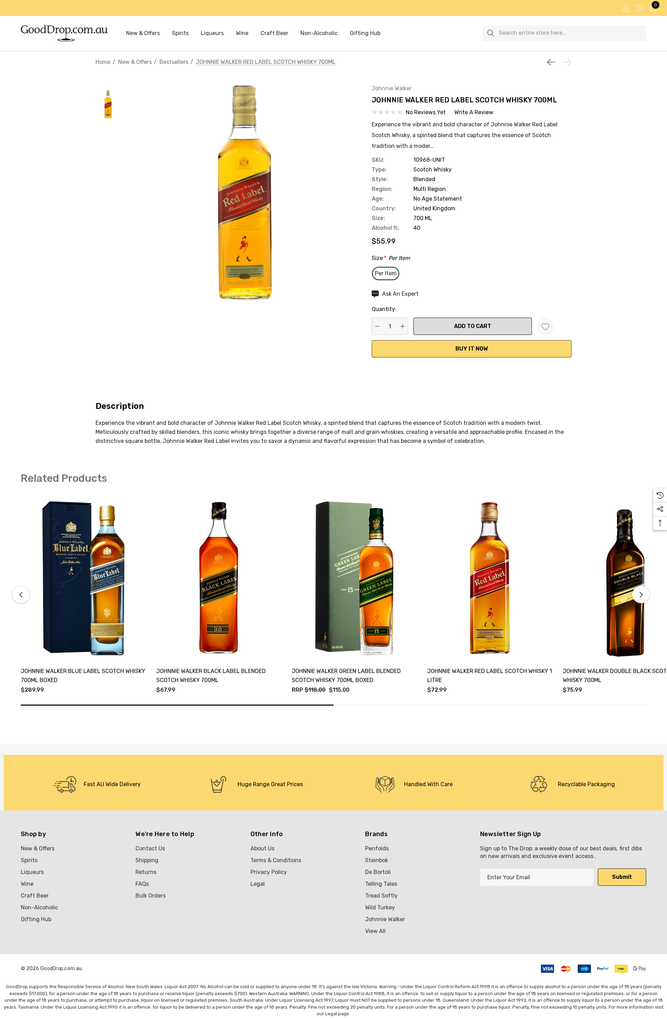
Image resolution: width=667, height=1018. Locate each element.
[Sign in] (625, 8)
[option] (97, 784)
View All (375, 931)
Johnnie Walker (392, 88)
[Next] (565, 62)
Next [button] (641, 594)
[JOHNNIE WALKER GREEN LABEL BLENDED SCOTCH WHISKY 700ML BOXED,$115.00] (354, 578)
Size (391, 258)
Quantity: (384, 309)
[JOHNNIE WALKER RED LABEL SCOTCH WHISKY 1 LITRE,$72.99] (489, 578)
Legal (331, 1013)
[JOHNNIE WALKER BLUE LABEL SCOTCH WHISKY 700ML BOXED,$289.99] (83, 578)
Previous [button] (21, 594)
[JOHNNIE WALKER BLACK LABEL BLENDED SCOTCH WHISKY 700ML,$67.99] (218, 578)
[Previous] (553, 62)
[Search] (491, 33)
